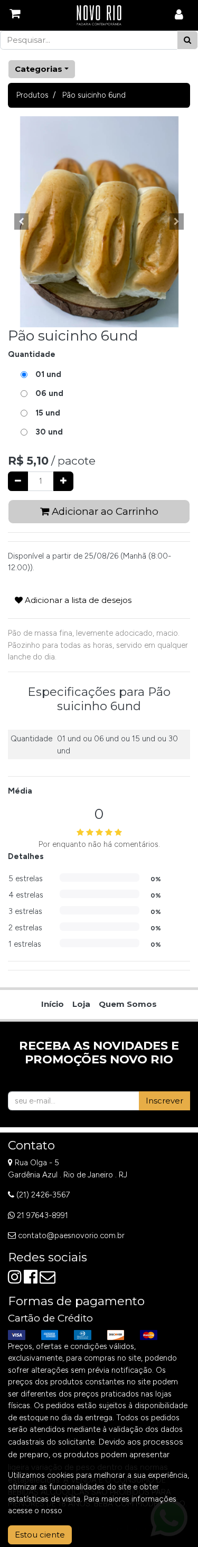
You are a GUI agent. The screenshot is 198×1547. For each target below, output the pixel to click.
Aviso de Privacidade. (101, 1510)
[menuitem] (52, 1004)
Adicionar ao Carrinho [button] (103, 511)
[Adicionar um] (63, 481)
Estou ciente (40, 1535)
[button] (21, 222)
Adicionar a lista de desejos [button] (77, 600)
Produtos (32, 95)
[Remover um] (18, 481)
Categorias (38, 69)
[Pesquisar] (187, 40)
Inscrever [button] (164, 1101)
